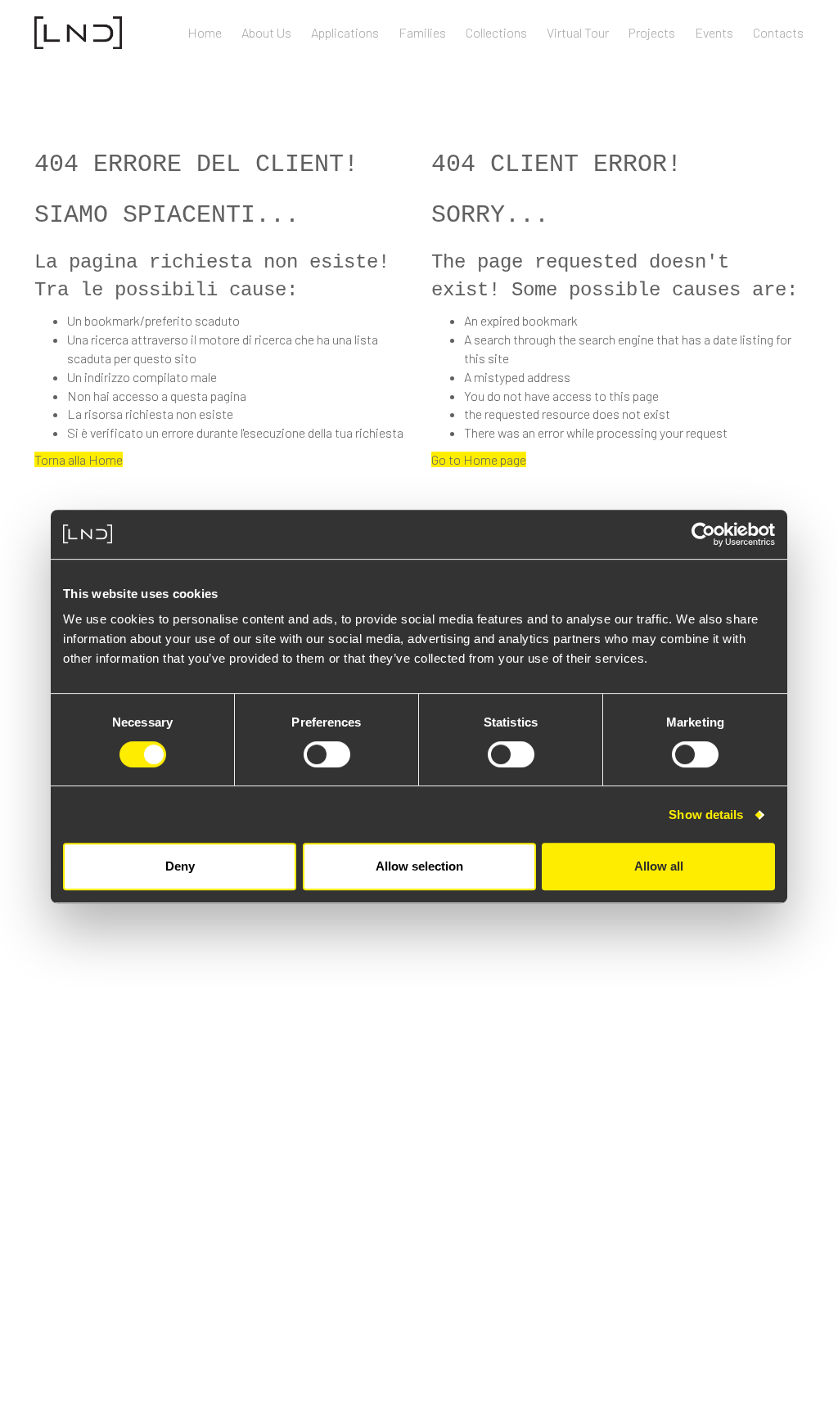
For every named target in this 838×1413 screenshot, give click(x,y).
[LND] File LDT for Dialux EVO (137, 1105)
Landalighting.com (748, 1187)
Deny (180, 866)
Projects (651, 32)
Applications (345, 32)
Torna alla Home (78, 459)
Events (714, 32)
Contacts (778, 32)
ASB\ (130, 1362)
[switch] (327, 754)
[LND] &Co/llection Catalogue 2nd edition (176, 1059)
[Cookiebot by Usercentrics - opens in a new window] (703, 534)
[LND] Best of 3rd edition (130, 1082)
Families (422, 32)
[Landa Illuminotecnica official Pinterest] (796, 1240)
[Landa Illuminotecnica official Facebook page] (694, 1240)
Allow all (658, 866)
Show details (706, 814)
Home (204, 32)
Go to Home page (478, 459)
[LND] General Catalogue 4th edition (163, 1014)
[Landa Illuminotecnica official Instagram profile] (719, 1240)
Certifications (75, 904)
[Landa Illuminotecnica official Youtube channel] (769, 1240)
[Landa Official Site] (78, 30)
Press (787, 1164)
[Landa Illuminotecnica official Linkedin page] (743, 1240)
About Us (266, 32)
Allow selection (419, 866)
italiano (781, 1210)
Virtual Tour (578, 32)
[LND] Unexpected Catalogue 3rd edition (172, 1037)
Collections (496, 32)
